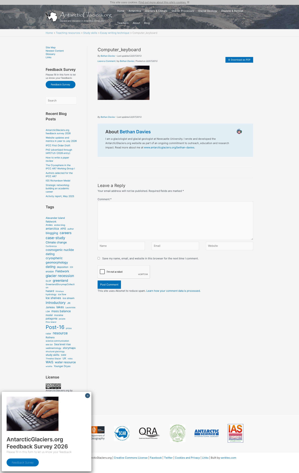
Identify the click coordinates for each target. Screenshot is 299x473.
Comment (105, 199)
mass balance (61, 311)
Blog (147, 23)
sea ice (49, 344)
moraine (58, 315)
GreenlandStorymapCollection (60, 286)
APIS (63, 228)
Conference (51, 246)
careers (65, 233)
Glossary (50, 54)
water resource (65, 362)
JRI (68, 303)
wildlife (49, 366)
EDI (71, 267)
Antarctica (135, 10)
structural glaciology (55, 351)
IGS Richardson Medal (58, 180)
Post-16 (55, 327)
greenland (60, 281)
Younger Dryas (62, 366)
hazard (50, 291)
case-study (55, 237)
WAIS (49, 362)
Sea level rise (62, 344)
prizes (69, 328)
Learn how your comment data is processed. (173, 290)
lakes (60, 307)
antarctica (52, 228)
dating (50, 267)
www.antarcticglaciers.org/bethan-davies (169, 147)
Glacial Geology (207, 10)
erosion (50, 271)
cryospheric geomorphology (57, 260)
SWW (63, 355)
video (70, 359)
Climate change (56, 242)
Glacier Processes (183, 10)
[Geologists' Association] (177, 433)
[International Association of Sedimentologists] (235, 433)
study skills (52, 354)
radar (48, 333)
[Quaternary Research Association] (149, 433)
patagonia (51, 318)
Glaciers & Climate (156, 10)
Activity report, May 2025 (60, 196)
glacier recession (60, 276)
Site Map (51, 47)
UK (64, 358)
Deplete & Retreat (232, 10)
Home (120, 10)
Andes (49, 225)
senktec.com (228, 457)
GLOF (48, 281)
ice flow (62, 294)
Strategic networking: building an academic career (58, 188)
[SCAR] (121, 433)
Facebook (156, 457)
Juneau (50, 307)
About (136, 23)
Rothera (50, 337)
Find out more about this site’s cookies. (162, 2)
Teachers (123, 23)
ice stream (68, 298)
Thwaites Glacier (53, 358)
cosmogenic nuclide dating (60, 252)
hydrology (51, 294)
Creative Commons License (131, 457)
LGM (48, 311)
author (70, 228)
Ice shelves (53, 298)
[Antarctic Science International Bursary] (206, 433)
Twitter (168, 457)
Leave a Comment (106, 61)
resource (60, 333)
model (49, 315)
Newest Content (55, 50)
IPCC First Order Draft (58, 145)
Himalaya (60, 291)
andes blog (59, 225)
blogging (52, 233)
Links (48, 57)
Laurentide (70, 307)
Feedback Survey (60, 84)
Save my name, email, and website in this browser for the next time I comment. (150, 258)
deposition (62, 267)
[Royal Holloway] (97, 433)
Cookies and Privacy (187, 457)
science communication (57, 341)
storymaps (69, 348)
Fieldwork (62, 271)
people (62, 319)
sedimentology (53, 348)
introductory (56, 303)
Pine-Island (51, 322)
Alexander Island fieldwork (55, 219)
